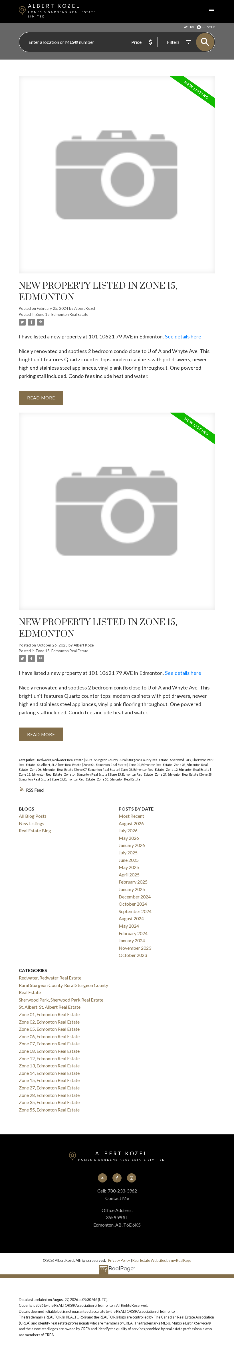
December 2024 (135, 896)
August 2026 (131, 823)
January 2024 (132, 940)
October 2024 (133, 903)
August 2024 (131, 918)
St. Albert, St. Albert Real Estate (59, 764)
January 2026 (132, 845)
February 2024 (133, 933)
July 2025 (128, 852)
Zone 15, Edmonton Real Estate (61, 314)
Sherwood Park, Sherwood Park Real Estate (61, 999)
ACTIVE (189, 27)
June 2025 (129, 860)
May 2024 (129, 926)
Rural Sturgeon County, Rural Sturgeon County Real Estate (127, 760)
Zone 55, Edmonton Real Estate (118, 779)
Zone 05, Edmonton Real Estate (49, 1029)
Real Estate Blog (35, 830)
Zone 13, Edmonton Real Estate (41, 774)
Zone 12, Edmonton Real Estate (188, 769)
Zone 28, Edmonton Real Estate (49, 1095)
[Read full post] (117, 178)
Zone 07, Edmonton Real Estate (97, 769)
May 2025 (129, 867)
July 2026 (128, 830)
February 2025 (133, 881)
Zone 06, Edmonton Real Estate (52, 769)
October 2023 (133, 955)
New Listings (31, 823)
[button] (102, 1178)
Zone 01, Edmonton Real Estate (105, 764)
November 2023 (135, 948)
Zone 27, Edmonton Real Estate (177, 774)
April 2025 (129, 874)
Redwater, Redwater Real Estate (60, 760)
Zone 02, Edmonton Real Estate (151, 764)
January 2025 (132, 889)
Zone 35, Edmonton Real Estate (74, 779)
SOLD (211, 27)
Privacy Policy (119, 1260)
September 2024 (135, 911)
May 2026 (129, 838)
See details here (183, 336)
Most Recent (131, 816)
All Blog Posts (33, 816)
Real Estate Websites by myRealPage (161, 1260)
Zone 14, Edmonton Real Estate (86, 774)
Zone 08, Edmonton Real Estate (143, 769)
